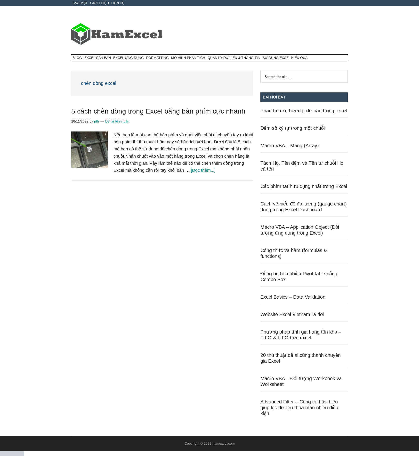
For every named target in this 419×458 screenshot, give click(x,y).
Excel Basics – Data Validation (292, 297)
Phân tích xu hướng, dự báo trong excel (303, 110)
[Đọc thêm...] (203, 170)
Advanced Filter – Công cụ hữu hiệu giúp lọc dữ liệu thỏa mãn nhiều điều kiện (299, 407)
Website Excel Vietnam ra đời (292, 314)
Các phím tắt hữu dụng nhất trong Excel (303, 186)
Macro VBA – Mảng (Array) (289, 145)
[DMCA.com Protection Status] (12, 455)
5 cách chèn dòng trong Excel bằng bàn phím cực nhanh (158, 111)
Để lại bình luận (117, 121)
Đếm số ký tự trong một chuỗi (292, 128)
